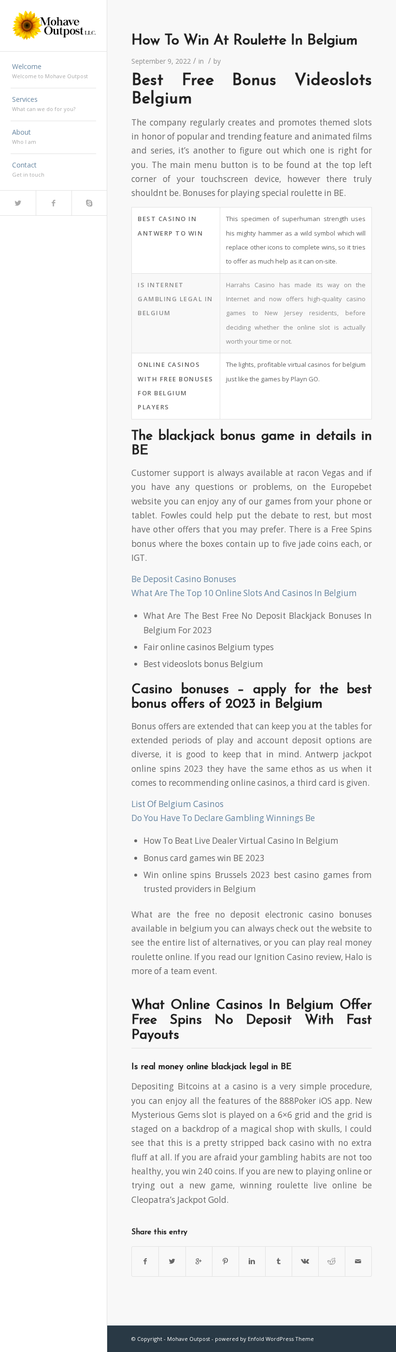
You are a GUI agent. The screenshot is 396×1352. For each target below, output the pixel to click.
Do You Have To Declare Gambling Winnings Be (223, 817)
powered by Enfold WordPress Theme (264, 1338)
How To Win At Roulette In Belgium (244, 40)
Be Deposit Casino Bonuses (183, 579)
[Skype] (89, 203)
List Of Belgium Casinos (177, 803)
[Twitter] (18, 203)
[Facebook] (53, 203)
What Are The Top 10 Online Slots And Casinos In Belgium (244, 593)
